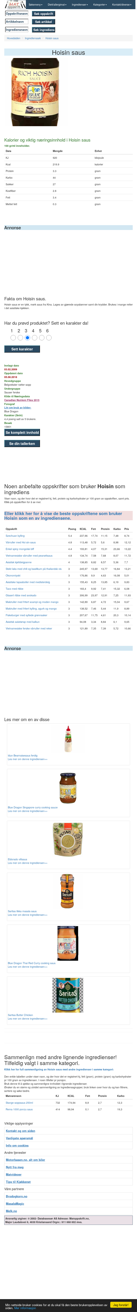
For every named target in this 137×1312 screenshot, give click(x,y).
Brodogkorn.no (16, 1196)
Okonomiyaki (13, 575)
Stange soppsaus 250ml (19, 1102)
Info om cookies (17, 1145)
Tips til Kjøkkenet (18, 1182)
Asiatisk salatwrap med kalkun (23, 622)
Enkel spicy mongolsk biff (20, 549)
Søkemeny (35, 4)
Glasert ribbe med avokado (21, 595)
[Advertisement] (68, 257)
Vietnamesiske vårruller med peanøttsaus (29, 555)
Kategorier (99, 4)
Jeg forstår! (121, 1305)
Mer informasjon (25, 1308)
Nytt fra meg (15, 1167)
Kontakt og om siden (20, 1131)
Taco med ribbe (14, 588)
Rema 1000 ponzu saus (19, 1109)
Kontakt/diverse (121, 4)
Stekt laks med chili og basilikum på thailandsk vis (34, 569)
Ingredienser (79, 4)
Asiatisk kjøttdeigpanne (19, 562)
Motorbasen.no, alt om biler (25, 1160)
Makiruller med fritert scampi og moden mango (32, 602)
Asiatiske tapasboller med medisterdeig (28, 582)
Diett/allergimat (56, 4)
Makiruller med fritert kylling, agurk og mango (31, 608)
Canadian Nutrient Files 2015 (21, 400)
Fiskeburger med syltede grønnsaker (26, 615)
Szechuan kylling (15, 535)
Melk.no (11, 1211)
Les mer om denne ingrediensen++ (27, 759)
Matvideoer (14, 1174)
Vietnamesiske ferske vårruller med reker (29, 628)
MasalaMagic (15, 1203)
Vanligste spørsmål (19, 1138)
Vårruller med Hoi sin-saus (21, 542)
